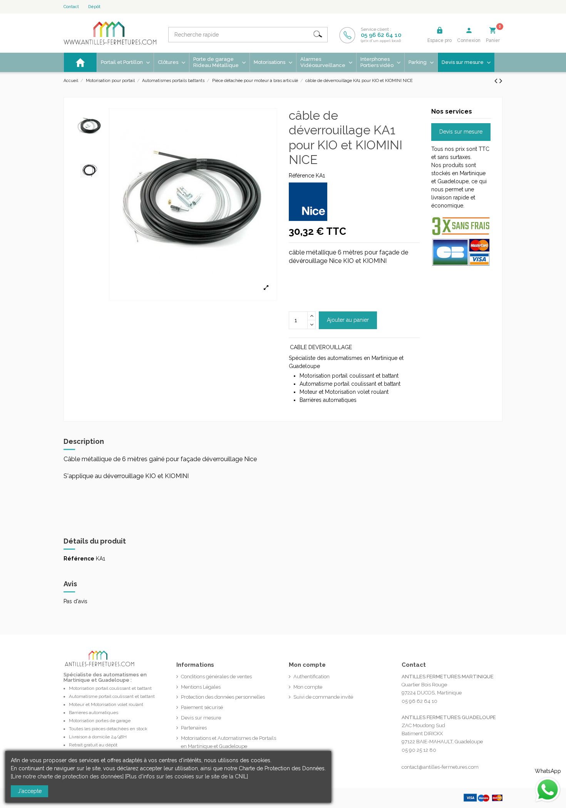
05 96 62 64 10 (381, 35)
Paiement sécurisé (202, 707)
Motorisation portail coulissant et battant (110, 688)
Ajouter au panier (348, 320)
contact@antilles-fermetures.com (440, 767)
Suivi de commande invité (323, 697)
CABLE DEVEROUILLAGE (321, 347)
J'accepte (30, 791)
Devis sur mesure (460, 132)
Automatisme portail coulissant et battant (112, 696)
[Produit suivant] (500, 80)
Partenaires (194, 728)
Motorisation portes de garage (100, 720)
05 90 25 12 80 (419, 750)
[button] (273, 62)
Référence (301, 175)
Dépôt (94, 6)
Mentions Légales (201, 687)
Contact (71, 6)
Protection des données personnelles (223, 697)
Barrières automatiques (93, 712)
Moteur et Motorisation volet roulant (106, 704)
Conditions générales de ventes (216, 676)
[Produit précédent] (496, 80)
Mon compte (307, 687)
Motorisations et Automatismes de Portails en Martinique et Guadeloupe (228, 742)
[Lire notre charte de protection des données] (67, 776)
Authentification (311, 676)
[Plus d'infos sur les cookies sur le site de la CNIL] (186, 776)
